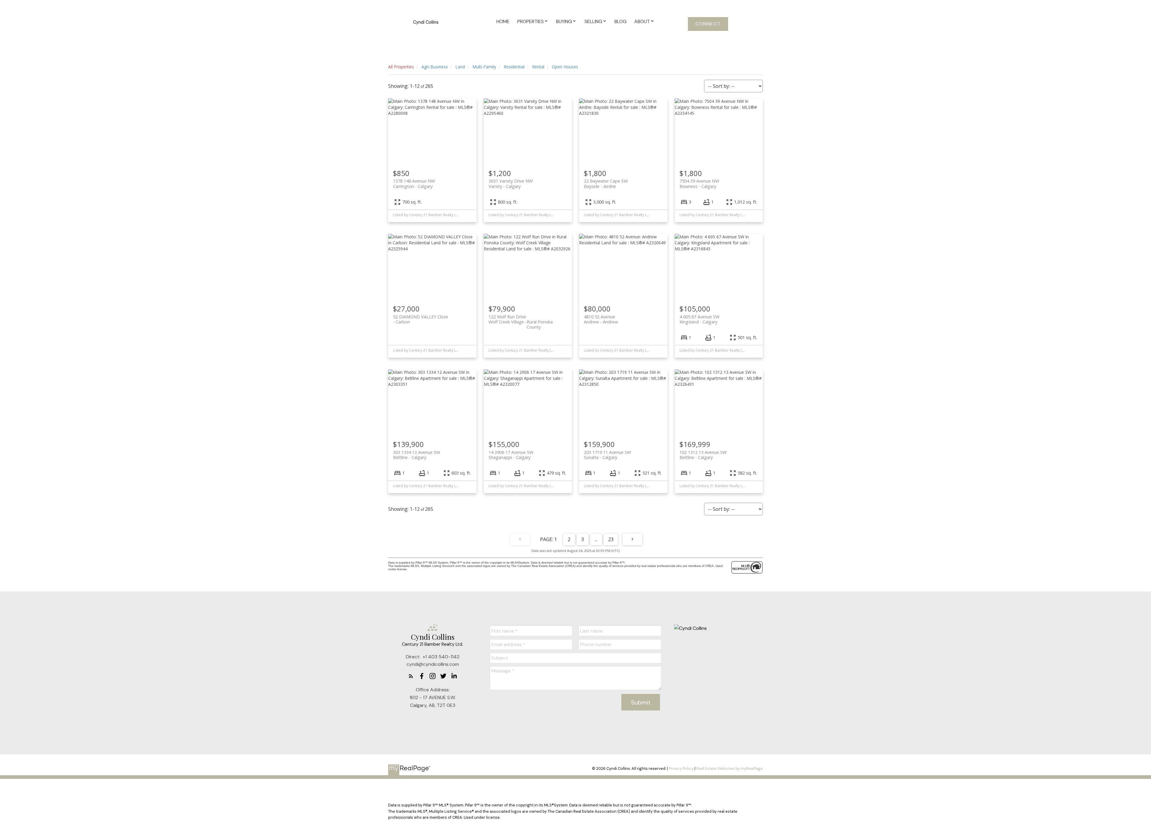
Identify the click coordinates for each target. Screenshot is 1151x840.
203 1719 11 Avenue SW (607, 454)
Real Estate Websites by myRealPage (729, 768)
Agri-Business (434, 67)
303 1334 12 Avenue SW (416, 454)
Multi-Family (484, 67)
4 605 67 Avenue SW (699, 319)
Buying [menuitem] (564, 21)
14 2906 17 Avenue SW (511, 454)
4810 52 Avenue (601, 319)
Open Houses (565, 67)
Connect (708, 24)
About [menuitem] (642, 21)
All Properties (401, 67)
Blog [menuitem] (620, 21)
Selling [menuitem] (593, 21)
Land (460, 67)
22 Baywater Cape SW (606, 183)
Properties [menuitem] (530, 21)
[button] (708, 24)
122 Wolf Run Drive (521, 319)
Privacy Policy (681, 768)
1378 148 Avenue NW (414, 183)
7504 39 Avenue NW (699, 183)
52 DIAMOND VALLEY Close (420, 319)
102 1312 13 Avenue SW (703, 454)
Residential (514, 67)
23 (611, 539)
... (596, 539)
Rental (538, 67)
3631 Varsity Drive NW (511, 183)
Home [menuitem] (503, 21)
